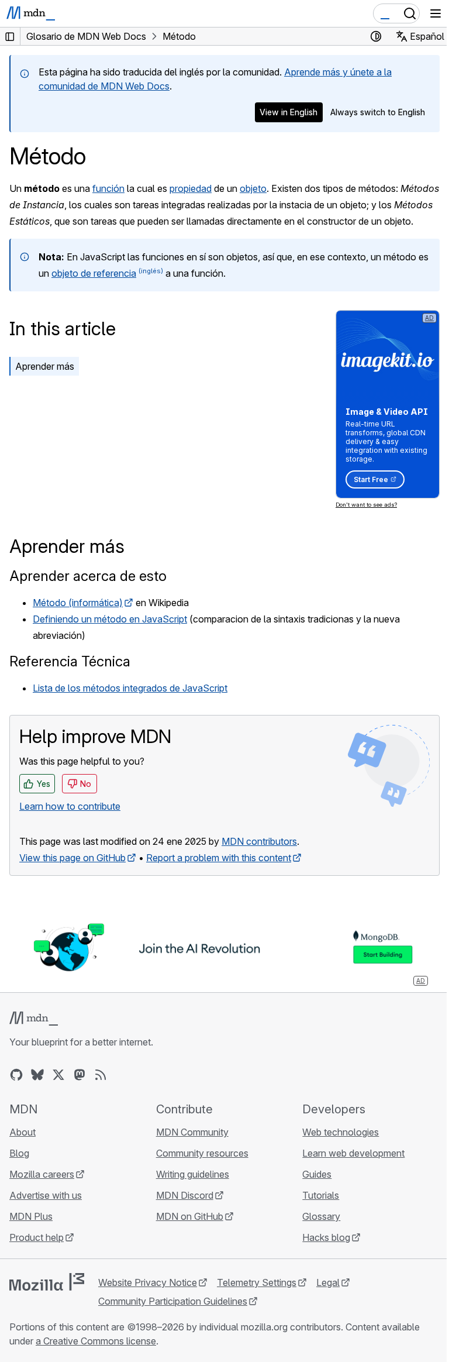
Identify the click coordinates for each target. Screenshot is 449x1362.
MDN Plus (31, 1216)
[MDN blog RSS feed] (101, 1075)
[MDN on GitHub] (16, 1075)
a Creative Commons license (96, 1341)
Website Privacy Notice (147, 1282)
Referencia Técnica (69, 661)
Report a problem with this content (218, 858)
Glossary (321, 1216)
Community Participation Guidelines (172, 1301)
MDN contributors (259, 841)
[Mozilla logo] (46, 1282)
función (108, 188)
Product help (36, 1237)
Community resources (202, 1153)
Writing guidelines (192, 1174)
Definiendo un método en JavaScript (110, 619)
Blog (19, 1153)
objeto (253, 188)
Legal (328, 1282)
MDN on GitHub (189, 1216)
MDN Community (192, 1132)
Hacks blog (326, 1237)
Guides (316, 1174)
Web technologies (340, 1132)
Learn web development (353, 1153)
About (22, 1132)
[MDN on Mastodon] (79, 1075)
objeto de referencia (93, 273)
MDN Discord (184, 1195)
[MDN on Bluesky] (37, 1075)
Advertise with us (45, 1195)
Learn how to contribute (69, 806)
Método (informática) (78, 602)
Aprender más (44, 366)
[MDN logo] (33, 1019)
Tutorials (320, 1195)
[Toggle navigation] (435, 13)
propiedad (191, 188)
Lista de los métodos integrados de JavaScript (130, 688)
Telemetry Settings (256, 1282)
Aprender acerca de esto (88, 576)
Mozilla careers (41, 1174)
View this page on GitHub (72, 858)
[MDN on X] (58, 1075)
